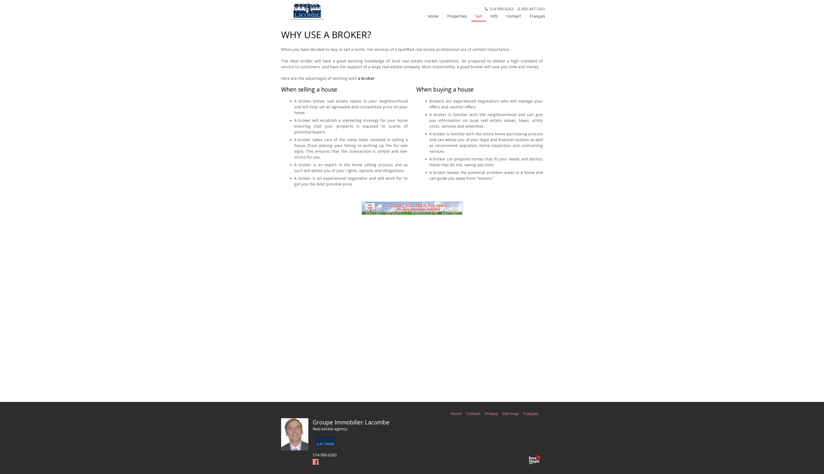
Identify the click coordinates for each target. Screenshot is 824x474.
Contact (473, 413)
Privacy (491, 413)
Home (456, 413)
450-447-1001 (533, 8)
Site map (510, 413)
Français (531, 413)
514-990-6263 (501, 8)
